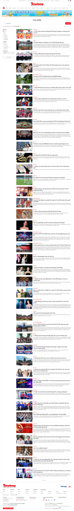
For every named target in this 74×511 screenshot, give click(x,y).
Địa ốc (18, 8)
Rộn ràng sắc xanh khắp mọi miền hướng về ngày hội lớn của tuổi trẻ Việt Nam (51, 403)
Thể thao (37, 8)
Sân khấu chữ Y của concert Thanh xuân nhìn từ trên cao (50, 358)
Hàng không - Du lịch (37, 74)
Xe (45, 8)
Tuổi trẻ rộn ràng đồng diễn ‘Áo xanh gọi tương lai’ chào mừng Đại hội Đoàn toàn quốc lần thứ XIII (51, 460)
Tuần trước (6, 46)
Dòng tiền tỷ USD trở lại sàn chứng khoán (45, 504)
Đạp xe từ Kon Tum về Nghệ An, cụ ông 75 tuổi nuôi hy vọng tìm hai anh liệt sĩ (52, 290)
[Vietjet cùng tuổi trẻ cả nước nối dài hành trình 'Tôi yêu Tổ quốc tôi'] (24, 248)
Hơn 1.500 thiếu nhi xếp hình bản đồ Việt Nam (48, 54)
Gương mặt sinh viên (37, 299)
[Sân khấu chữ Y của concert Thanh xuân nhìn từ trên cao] (24, 361)
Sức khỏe (22, 8)
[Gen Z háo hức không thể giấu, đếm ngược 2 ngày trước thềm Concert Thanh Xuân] (24, 349)
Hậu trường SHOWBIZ (37, 322)
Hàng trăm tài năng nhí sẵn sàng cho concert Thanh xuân (51, 335)
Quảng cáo (57, 0)
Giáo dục (55, 8)
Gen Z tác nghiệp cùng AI (40, 448)
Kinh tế (10, 8)
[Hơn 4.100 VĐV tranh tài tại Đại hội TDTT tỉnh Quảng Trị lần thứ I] (24, 124)
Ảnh (4, 32)
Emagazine (6, 38)
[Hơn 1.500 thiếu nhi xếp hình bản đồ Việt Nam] (24, 56)
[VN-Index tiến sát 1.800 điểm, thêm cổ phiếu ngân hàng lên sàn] (24, 146)
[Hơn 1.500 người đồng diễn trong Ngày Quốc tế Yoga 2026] (24, 417)
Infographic (6, 39)
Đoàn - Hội (35, 85)
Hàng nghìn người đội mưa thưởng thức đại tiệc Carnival (50, 99)
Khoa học (59, 8)
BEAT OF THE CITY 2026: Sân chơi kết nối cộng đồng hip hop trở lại (51, 234)
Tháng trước (6, 47)
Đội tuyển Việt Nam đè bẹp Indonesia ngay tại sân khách (49, 177)
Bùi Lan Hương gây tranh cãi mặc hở (43, 256)
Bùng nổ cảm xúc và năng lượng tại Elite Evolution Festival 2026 (51, 132)
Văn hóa (48, 8)
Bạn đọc (35, 108)
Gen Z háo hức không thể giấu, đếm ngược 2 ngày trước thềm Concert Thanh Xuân (50, 347)
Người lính (42, 8)
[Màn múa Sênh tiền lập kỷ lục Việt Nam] (24, 316)
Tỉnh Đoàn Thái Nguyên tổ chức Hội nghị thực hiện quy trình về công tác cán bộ (51, 493)
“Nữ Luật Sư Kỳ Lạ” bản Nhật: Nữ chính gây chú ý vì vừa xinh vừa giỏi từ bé (51, 65)
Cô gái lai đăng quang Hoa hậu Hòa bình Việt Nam (47, 211)
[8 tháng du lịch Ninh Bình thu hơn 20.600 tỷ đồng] (24, 79)
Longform (5, 36)
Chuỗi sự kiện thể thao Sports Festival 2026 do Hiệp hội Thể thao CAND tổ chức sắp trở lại (51, 426)
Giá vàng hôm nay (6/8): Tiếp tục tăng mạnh (45, 155)
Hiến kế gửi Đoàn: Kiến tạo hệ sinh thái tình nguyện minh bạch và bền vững (51, 437)
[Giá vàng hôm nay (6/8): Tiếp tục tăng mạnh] (24, 158)
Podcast (5, 35)
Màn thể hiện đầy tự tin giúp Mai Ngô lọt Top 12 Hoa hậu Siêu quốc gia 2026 (51, 200)
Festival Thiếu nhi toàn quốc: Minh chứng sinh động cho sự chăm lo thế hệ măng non (52, 471)
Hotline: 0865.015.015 (22, 0)
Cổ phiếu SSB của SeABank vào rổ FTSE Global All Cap (48, 42)
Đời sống (35, 345)
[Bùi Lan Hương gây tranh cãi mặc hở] (24, 259)
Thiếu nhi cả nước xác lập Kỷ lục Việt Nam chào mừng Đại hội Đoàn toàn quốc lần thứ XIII (51, 482)
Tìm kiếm (37, 20)
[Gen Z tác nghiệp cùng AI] (24, 451)
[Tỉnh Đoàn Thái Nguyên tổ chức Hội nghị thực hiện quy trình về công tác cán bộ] (24, 496)
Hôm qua (5, 44)
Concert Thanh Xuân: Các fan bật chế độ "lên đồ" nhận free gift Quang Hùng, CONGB (50, 325)
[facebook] (68, 1)
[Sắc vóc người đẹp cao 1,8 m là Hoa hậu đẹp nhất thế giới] (24, 225)
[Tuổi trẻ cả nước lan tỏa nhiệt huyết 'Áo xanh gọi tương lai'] (24, 394)
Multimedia (35, 97)
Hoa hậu (63, 8)
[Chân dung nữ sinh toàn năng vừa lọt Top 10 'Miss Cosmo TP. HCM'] (24, 304)
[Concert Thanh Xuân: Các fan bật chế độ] (24, 327)
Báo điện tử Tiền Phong (37, 4)
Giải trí (52, 8)
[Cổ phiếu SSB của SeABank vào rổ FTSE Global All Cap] (24, 45)
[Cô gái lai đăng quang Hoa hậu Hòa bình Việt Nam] (24, 214)
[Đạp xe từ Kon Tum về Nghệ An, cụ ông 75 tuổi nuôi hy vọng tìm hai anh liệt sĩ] (24, 293)
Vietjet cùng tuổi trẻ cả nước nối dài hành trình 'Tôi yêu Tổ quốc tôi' (52, 245)
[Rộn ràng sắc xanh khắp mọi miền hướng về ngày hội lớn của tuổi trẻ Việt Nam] (24, 406)
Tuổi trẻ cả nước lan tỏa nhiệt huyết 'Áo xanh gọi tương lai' (51, 392)
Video (67, 8)
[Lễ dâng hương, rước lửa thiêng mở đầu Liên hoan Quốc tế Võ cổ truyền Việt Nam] (24, 191)
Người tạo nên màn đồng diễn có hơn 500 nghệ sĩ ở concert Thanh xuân (50, 279)
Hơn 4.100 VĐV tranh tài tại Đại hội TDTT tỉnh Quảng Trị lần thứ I (51, 121)
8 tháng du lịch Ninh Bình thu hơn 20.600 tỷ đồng (47, 76)
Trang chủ (4, 8)
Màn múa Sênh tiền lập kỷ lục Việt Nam (44, 313)
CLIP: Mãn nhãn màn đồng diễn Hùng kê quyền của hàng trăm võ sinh (51, 32)
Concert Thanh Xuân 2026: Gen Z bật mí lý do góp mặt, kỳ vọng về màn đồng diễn (51, 381)
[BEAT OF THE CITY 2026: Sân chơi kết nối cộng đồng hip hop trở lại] (24, 236)
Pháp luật (33, 8)
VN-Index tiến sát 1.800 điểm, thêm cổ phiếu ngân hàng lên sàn (51, 144)
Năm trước (6, 48)
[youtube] (70, 1)
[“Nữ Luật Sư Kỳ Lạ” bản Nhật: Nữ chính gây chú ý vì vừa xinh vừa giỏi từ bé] (24, 67)
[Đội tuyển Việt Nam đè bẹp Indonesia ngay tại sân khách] (24, 180)
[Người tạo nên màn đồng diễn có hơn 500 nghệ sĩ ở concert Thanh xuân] (24, 281)
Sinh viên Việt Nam (40, 0)
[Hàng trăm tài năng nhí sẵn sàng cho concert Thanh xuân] (24, 338)
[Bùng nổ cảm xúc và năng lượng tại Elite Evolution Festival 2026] (24, 135)
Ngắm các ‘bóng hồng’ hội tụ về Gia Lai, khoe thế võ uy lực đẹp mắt (51, 167)
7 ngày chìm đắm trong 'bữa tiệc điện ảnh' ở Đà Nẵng (48, 267)
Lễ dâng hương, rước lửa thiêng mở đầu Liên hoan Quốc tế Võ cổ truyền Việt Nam (51, 189)
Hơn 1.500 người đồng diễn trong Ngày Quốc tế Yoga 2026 (49, 414)
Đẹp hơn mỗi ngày (36, 198)
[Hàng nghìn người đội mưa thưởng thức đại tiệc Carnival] (24, 101)
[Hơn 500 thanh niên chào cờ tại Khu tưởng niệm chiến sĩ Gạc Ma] (24, 90)
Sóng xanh (14, 8)
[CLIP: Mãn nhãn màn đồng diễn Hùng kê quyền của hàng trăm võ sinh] (24, 34)
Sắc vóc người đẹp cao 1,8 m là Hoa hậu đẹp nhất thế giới (49, 222)
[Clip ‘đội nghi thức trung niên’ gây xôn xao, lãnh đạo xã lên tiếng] (24, 112)
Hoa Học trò (46, 0)
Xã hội (7, 8)
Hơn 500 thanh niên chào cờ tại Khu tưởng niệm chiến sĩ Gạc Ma (53, 87)
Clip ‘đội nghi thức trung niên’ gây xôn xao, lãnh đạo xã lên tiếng (51, 110)
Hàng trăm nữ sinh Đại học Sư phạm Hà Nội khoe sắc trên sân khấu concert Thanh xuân (51, 370)
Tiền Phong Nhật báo (31, 0)
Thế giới (26, 8)
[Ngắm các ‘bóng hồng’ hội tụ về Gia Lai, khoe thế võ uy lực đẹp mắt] (24, 169)
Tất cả (5, 30)
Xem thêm (70, 8)
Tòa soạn (52, 0)
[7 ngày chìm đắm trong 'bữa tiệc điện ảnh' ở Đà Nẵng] (24, 270)
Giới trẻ (29, 8)
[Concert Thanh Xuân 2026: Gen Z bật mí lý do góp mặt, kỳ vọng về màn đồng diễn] (24, 383)
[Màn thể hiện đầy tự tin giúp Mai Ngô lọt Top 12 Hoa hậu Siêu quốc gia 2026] (24, 203)
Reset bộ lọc (8, 57)
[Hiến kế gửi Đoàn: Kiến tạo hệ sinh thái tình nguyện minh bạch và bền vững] (24, 439)
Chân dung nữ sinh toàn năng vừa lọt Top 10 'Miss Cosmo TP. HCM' (51, 302)
